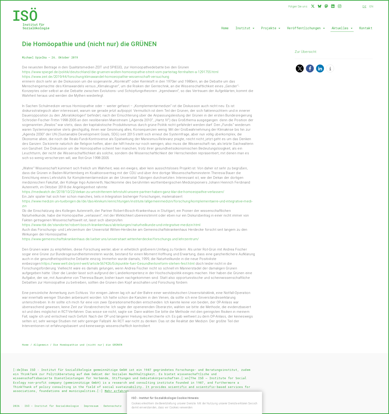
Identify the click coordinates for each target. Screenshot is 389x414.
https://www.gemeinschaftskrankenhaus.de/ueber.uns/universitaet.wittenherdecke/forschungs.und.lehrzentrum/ (110, 239)
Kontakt (365, 28)
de (364, 6)
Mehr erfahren (117, 391)
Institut (243, 28)
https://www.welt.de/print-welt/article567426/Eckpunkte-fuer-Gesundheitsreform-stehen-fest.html (118, 264)
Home (225, 28)
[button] (300, 68)
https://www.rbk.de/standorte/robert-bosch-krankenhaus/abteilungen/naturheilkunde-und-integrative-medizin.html (111, 225)
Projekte (269, 28)
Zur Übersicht (305, 52)
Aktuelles (341, 28)
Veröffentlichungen (305, 28)
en (371, 6)
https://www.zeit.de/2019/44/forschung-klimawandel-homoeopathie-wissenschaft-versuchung (95, 77)
